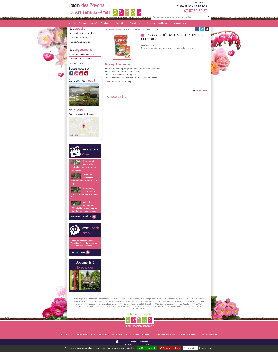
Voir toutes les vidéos (81, 216)
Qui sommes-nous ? (88, 23)
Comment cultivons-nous (83, 334)
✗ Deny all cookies (170, 348)
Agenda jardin (136, 23)
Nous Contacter (180, 23)
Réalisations (106, 23)
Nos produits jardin (78, 37)
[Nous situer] (84, 127)
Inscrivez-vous (78, 252)
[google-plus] (76, 73)
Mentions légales (187, 334)
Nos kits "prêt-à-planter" (80, 42)
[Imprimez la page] (207, 29)
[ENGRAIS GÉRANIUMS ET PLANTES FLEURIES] (122, 46)
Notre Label (117, 334)
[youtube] (81, 73)
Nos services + (76, 63)
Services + (103, 334)
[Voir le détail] (76, 162)
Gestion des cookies (166, 334)
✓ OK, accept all (147, 348)
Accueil (71, 23)
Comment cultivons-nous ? (82, 54)
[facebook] (71, 73)
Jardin (86, 5)
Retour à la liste (118, 96)
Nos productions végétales (82, 33)
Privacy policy (206, 348)
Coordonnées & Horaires (157, 23)
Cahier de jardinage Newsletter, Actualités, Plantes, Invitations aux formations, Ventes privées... (84, 243)
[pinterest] (86, 73)
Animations (121, 23)
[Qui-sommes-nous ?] (84, 94)
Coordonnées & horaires (137, 334)
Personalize (190, 348)
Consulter (199, 91)
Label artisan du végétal (81, 58)
